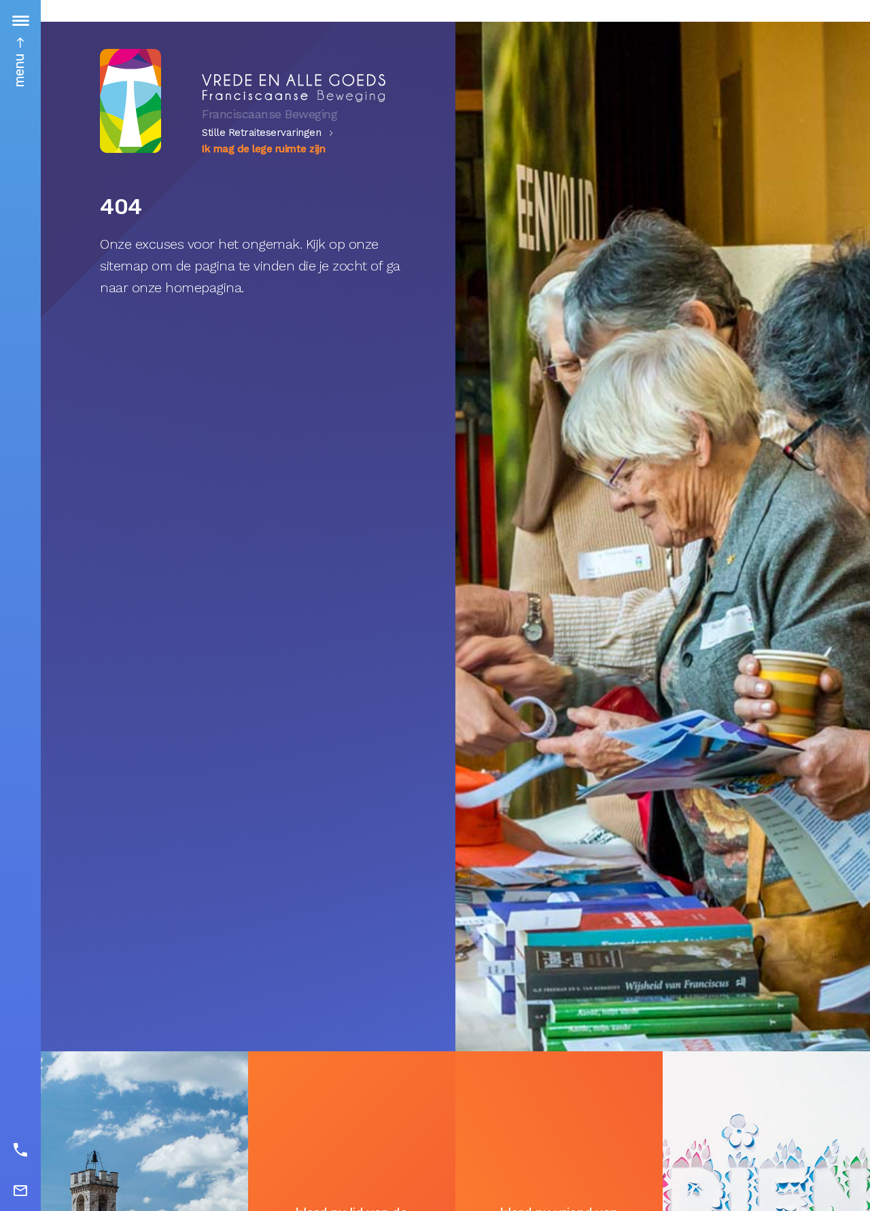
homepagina (203, 287)
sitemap (124, 266)
